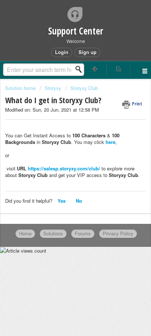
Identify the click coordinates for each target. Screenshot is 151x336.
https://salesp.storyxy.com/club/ (64, 168)
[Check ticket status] (118, 68)
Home (25, 233)
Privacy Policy (118, 233)
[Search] (80, 69)
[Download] (62, 162)
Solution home (21, 87)
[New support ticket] (95, 68)
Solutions (53, 233)
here (110, 141)
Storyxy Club (84, 87)
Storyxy (53, 87)
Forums (83, 233)
